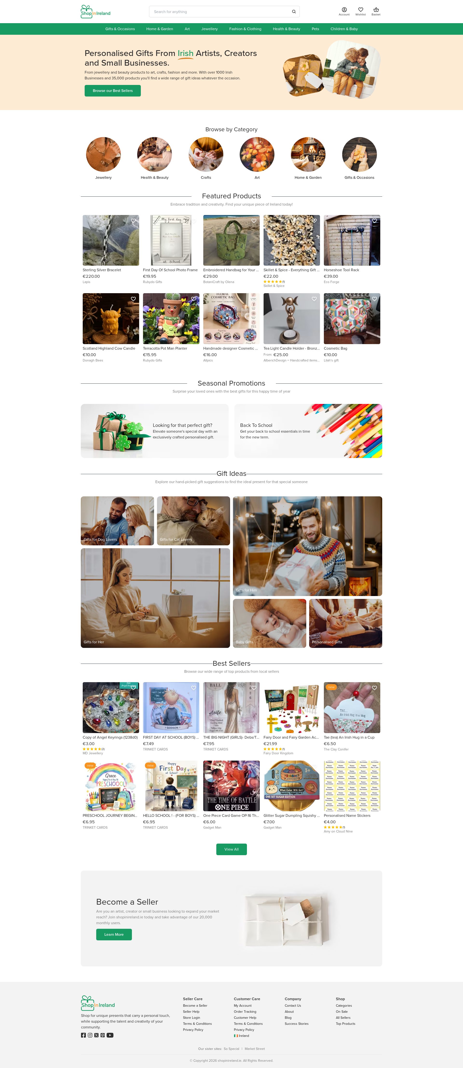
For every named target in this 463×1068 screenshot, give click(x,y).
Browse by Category (231, 129)
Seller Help (191, 1011)
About (289, 1011)
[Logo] (95, 11)
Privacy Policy (193, 1029)
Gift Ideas (231, 473)
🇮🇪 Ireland (241, 1035)
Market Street (255, 1048)
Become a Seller (195, 1005)
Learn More (114, 934)
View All (232, 849)
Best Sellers (232, 663)
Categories (344, 1005)
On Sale (342, 1011)
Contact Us (293, 1005)
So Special (231, 1048)
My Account (243, 1005)
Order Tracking (245, 1011)
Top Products (345, 1023)
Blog (288, 1017)
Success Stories (297, 1023)
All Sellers (343, 1017)
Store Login (191, 1017)
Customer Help (245, 1017)
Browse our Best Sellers (113, 90)
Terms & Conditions (197, 1023)
